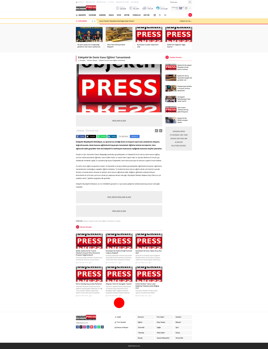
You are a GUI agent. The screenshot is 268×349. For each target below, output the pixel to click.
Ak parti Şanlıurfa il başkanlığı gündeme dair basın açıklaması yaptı (88, 47)
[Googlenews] (95, 326)
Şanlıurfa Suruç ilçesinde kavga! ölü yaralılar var (184, 78)
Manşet (95, 60)
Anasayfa (82, 60)
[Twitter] (80, 326)
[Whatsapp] (98, 326)
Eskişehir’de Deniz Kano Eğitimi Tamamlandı (101, 221)
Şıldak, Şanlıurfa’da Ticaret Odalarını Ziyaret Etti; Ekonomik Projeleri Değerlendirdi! (88, 253)
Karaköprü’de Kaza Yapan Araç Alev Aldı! (149, 251)
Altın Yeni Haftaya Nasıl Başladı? (116, 46)
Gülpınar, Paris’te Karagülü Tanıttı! (118, 283)
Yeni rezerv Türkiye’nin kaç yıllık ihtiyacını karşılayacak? (182, 110)
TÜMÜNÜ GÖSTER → (185, 21)
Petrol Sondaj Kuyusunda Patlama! (89, 283)
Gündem (89, 60)
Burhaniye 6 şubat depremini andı (147, 46)
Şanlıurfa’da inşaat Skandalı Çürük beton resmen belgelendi (184, 68)
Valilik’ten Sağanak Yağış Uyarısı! (176, 46)
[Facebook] (77, 326)
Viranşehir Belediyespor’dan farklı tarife (183, 99)
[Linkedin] (88, 326)
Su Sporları (117, 221)
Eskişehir (85, 221)
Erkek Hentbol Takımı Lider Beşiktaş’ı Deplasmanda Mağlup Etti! (147, 286)
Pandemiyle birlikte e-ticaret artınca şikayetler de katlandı (184, 89)
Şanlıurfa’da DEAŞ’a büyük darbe (182, 120)
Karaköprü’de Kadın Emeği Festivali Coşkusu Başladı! (119, 251)
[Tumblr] (102, 326)
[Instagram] (84, 326)
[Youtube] (91, 326)
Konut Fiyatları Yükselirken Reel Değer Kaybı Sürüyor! (116, 21)
